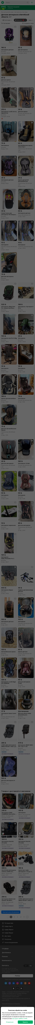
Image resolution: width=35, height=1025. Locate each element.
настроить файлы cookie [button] (19, 1018)
